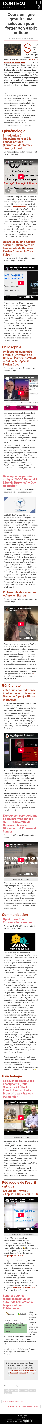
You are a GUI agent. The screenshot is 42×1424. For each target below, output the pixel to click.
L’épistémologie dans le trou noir (22, 1370)
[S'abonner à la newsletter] (39, 8)
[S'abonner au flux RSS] (39, 6)
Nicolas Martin (28, 39)
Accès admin (23, 1415)
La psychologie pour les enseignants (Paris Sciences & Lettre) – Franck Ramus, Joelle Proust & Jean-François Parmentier (18, 1088)
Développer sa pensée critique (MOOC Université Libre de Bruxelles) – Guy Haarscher (20, 481)
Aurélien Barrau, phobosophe (22, 1373)
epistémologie (13, 1390)
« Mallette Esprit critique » (24, 1288)
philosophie (8, 1393)
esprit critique (23, 1390)
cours (6, 1390)
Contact (23, 1417)
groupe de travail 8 (15, 1256)
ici (14, 1143)
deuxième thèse (19, 207)
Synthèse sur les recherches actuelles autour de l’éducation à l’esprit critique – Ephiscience (18, 1302)
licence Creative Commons (14, 1421)
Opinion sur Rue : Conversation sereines (17, 921)
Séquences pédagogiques (12, 1386)
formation (32, 1390)
